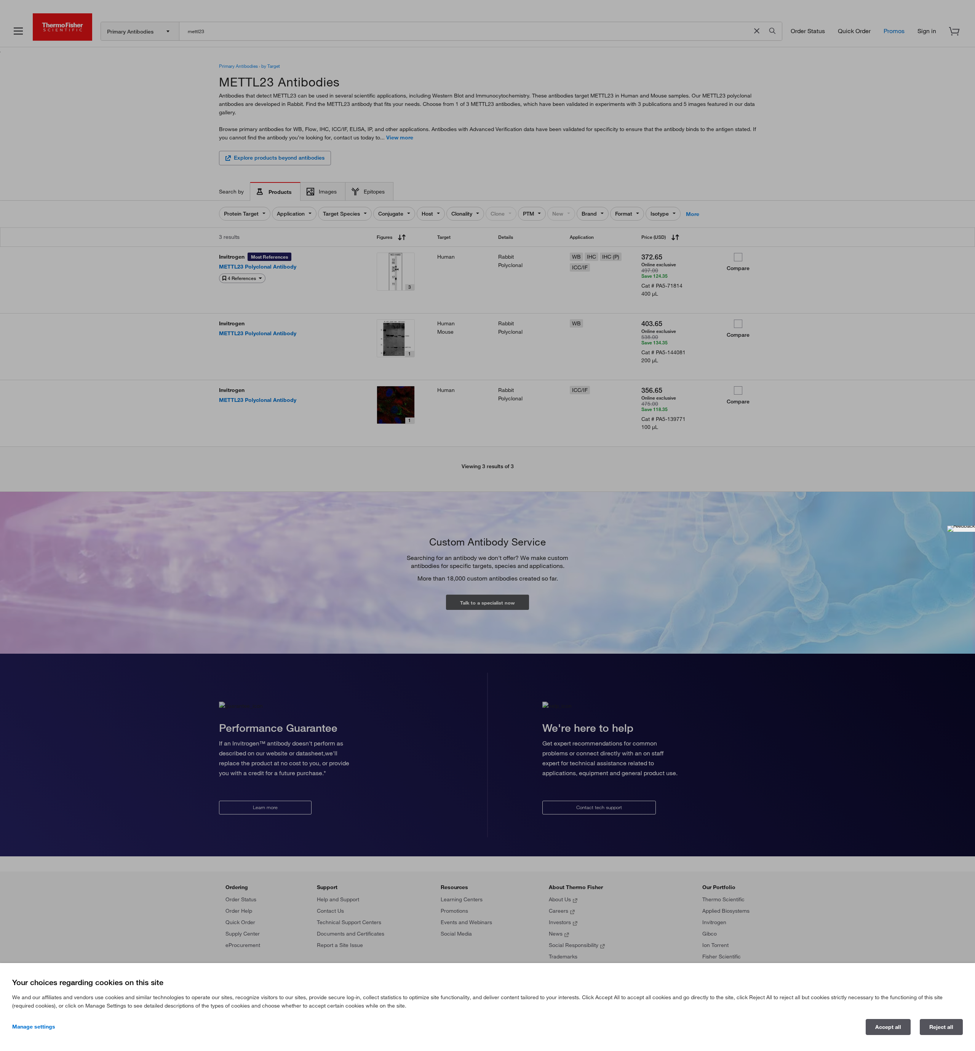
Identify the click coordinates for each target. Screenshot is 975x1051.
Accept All (888, 1027)
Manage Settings (33, 1026)
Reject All (941, 1027)
